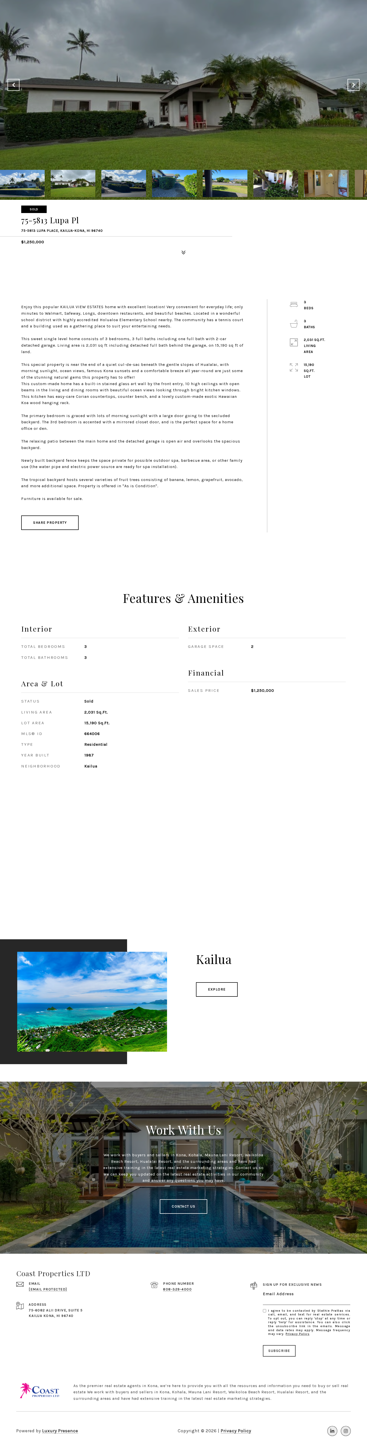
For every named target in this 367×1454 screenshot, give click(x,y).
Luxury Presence (60, 1431)
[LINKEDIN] (332, 1431)
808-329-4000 (177, 1289)
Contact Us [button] (183, 1206)
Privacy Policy (297, 1334)
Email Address (278, 1293)
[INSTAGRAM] (346, 1431)
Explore (217, 989)
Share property (50, 522)
